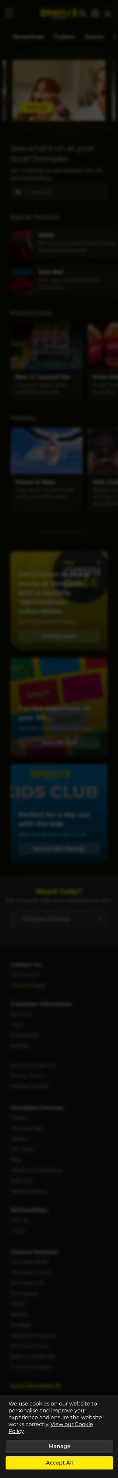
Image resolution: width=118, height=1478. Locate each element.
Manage (59, 1446)
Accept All (59, 1463)
